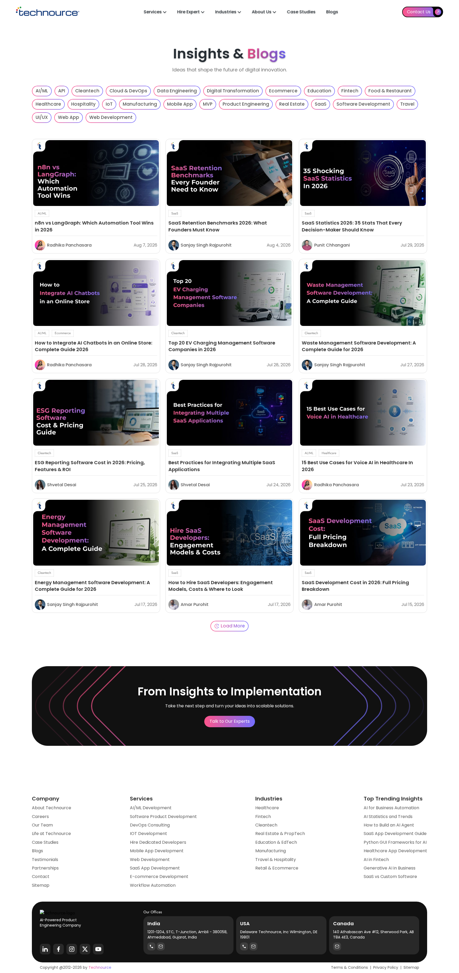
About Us (262, 12)
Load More (233, 626)
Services (153, 12)
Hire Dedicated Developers (158, 842)
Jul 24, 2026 (278, 485)
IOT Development (148, 834)
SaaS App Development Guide (395, 834)
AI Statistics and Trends (388, 817)
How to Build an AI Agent (389, 825)
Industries (226, 12)
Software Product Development (163, 817)
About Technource (51, 808)
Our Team (42, 825)
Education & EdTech (276, 842)
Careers (40, 817)
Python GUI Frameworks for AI (395, 842)
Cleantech (266, 825)
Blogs (332, 12)
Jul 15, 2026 (412, 605)
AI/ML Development (151, 808)
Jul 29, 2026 (412, 245)
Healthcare (267, 808)
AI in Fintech (376, 860)
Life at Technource (51, 834)
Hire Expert (189, 12)
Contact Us (419, 12)
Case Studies (301, 12)
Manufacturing (270, 851)
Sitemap (40, 885)
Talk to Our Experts (230, 721)
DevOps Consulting (150, 825)
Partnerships (45, 868)
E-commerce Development (159, 877)
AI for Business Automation (391, 808)
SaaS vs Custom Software (390, 877)
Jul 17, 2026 (145, 605)
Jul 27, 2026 (412, 365)
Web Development (150, 860)
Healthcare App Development (395, 851)
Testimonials (45, 860)
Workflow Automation (153, 885)
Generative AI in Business (389, 868)
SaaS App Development (155, 868)
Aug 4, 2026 (279, 245)
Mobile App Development (157, 851)
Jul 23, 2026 (412, 485)
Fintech (263, 817)
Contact (40, 877)
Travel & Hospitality (275, 860)
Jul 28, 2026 (145, 365)
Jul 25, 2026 (145, 485)
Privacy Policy (385, 967)
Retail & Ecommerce (276, 868)
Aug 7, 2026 (145, 245)
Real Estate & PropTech (280, 834)
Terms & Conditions (349, 967)
